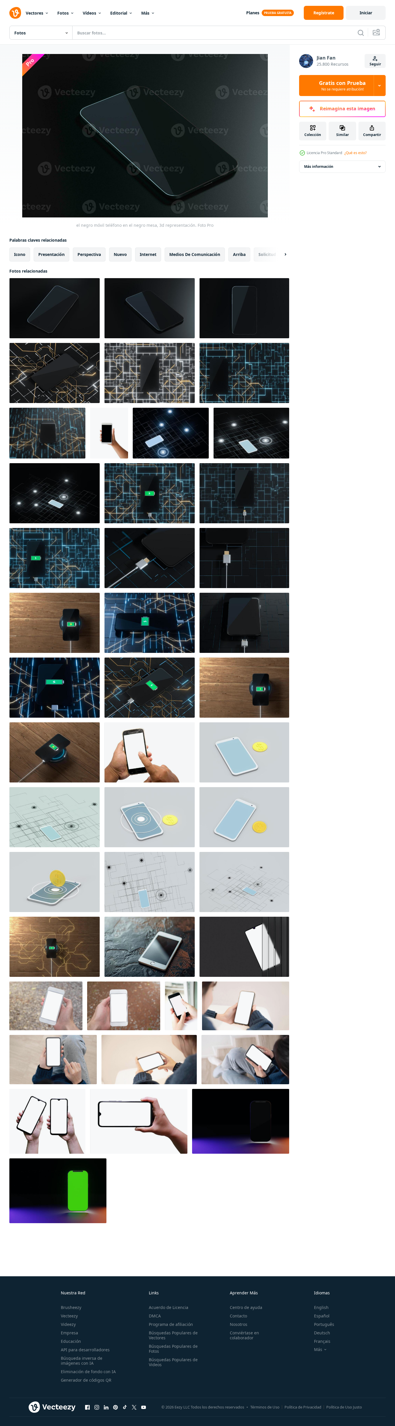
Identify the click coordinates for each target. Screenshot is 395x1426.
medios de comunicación (194, 254)
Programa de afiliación (171, 1324)
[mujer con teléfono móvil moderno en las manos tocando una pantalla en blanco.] (181, 1006)
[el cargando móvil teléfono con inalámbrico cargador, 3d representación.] (54, 623)
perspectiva (89, 254)
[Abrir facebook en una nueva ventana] (87, 1407)
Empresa (69, 1333)
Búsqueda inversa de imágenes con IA (81, 1360)
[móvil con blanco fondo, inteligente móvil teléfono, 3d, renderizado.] (244, 752)
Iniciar (366, 12)
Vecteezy (69, 1316)
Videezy (68, 1324)
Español (322, 1316)
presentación (51, 254)
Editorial (118, 13)
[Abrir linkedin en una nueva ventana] (106, 1407)
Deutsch (322, 1333)
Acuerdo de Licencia (168, 1307)
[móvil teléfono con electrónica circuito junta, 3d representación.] (54, 373)
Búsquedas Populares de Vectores (173, 1335)
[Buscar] (360, 32)
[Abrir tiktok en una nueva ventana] (125, 1407)
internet (148, 254)
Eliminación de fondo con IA (88, 1371)
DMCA (155, 1316)
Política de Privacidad (302, 1407)
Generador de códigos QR (86, 1380)
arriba (239, 254)
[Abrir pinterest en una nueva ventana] (115, 1407)
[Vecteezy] (15, 13)
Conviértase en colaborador (244, 1335)
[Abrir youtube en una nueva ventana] (143, 1407)
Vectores (34, 13)
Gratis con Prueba (342, 85)
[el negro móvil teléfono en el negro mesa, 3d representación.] (54, 308)
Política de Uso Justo (344, 1407)
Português (324, 1324)
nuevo (120, 254)
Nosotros (238, 1324)
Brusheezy (71, 1307)
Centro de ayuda (246, 1307)
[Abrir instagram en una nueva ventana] (96, 1407)
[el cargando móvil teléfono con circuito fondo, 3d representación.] (149, 493)
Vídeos (89, 13)
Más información (318, 166)
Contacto (238, 1316)
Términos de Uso (265, 1407)
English (321, 1307)
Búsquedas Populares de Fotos (173, 1348)
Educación (71, 1341)
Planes (252, 12)
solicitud (267, 254)
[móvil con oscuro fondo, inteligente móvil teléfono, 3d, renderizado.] (171, 433)
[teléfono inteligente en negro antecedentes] (240, 1121)
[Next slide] (280, 254)
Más (145, 13)
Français (322, 1341)
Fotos (63, 13)
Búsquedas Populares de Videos (173, 1362)
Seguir (375, 64)
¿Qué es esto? (355, 152)
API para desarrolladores (85, 1349)
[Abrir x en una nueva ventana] (134, 1407)
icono (19, 254)
